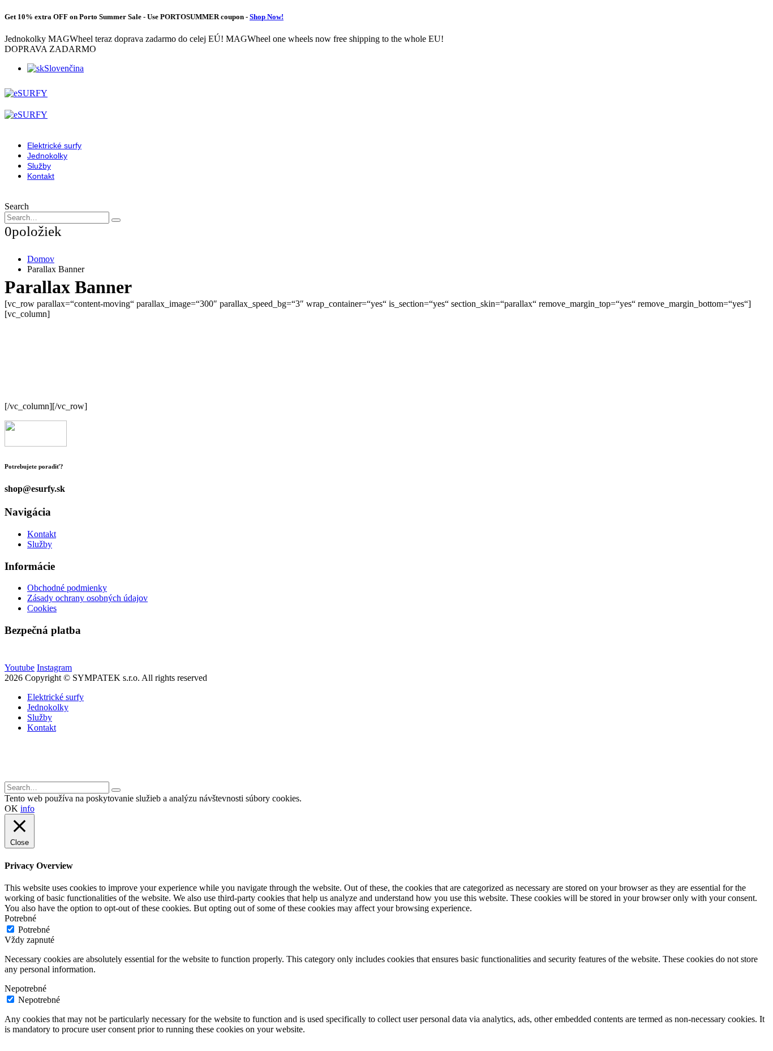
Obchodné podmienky (67, 588)
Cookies (42, 608)
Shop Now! (267, 16)
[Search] (116, 220)
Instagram (54, 667)
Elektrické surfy (54, 145)
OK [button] (11, 808)
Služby (39, 165)
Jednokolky (47, 155)
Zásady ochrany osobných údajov (87, 598)
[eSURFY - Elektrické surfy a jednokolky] (26, 93)
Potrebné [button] (20, 918)
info (27, 808)
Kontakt (40, 176)
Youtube (20, 667)
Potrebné (34, 929)
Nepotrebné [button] (25, 988)
